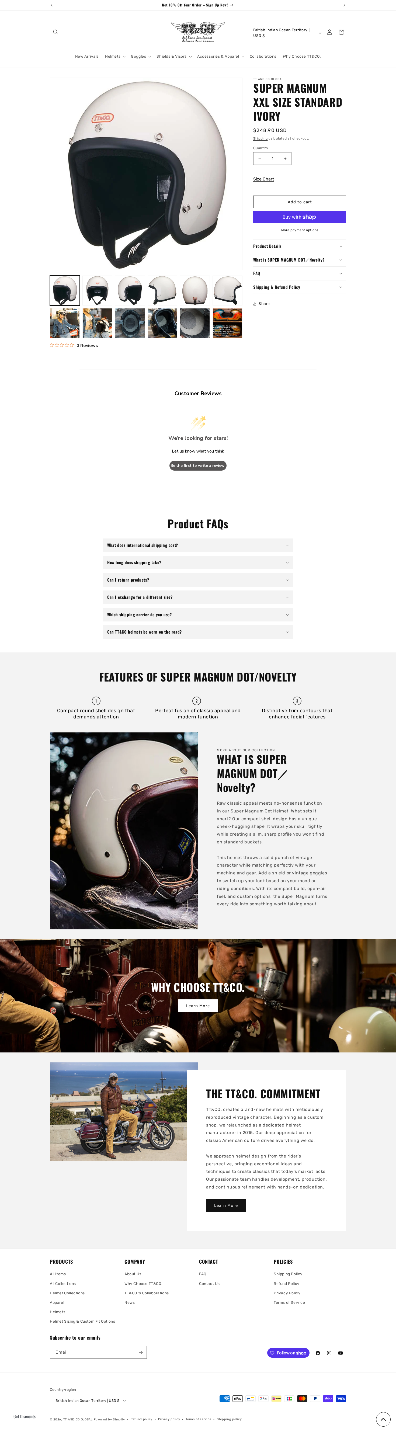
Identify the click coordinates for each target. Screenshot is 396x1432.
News (129, 1302)
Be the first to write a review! (198, 465)
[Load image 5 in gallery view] (195, 290)
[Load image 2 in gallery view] (97, 290)
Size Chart (263, 179)
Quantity (260, 148)
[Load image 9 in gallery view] (130, 323)
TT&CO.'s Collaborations (146, 1293)
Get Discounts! (24, 1416)
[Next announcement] (344, 5)
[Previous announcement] (52, 5)
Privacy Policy (287, 1293)
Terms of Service (289, 1302)
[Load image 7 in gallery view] (65, 323)
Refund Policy (287, 1283)
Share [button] (264, 303)
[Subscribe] (141, 1352)
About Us (132, 1274)
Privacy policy (169, 1419)
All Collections (63, 1283)
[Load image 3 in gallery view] (130, 290)
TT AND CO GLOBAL (78, 1419)
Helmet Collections (67, 1293)
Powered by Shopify (109, 1419)
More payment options (299, 230)
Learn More (198, 1005)
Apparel (57, 1302)
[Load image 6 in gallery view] (227, 290)
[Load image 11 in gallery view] (195, 323)
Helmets (57, 1312)
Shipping (260, 138)
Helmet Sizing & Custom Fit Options (82, 1321)
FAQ (202, 1274)
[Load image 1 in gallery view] (65, 290)
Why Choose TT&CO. (143, 1283)
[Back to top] (383, 1419)
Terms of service (198, 1419)
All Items (58, 1274)
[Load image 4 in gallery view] (163, 290)
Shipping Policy (288, 1274)
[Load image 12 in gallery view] (227, 323)
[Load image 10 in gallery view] (163, 323)
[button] (56, 32)
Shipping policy (229, 1419)
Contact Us (209, 1283)
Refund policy (141, 1419)
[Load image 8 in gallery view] (97, 323)
